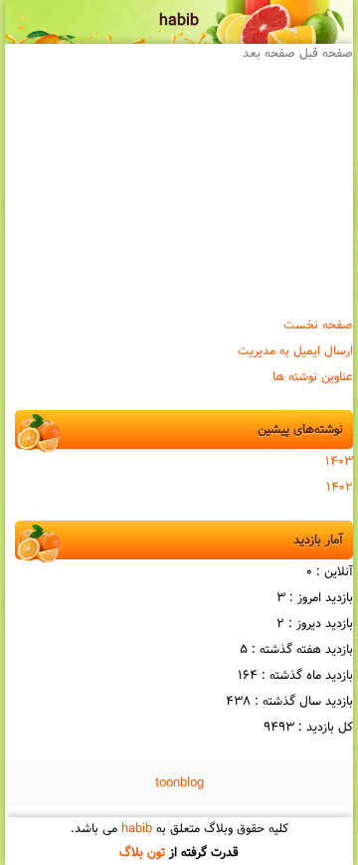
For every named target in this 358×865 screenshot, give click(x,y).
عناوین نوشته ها (312, 377)
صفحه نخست (318, 325)
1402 (339, 488)
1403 (339, 462)
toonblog (179, 783)
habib (179, 21)
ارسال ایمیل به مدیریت (295, 351)
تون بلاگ (142, 853)
